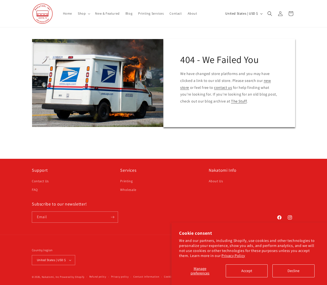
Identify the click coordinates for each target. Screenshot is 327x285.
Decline (293, 270)
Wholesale (128, 190)
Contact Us (40, 181)
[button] (83, 13)
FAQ (35, 190)
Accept (246, 270)
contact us (223, 87)
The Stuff (239, 101)
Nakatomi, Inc (50, 277)
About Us (216, 181)
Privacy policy (120, 276)
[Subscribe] (112, 217)
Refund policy (97, 276)
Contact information (146, 276)
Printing (126, 181)
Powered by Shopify (72, 277)
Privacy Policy (233, 255)
